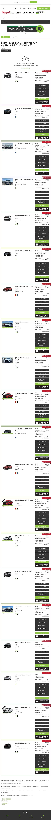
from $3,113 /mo (45, 117)
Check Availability (42, 85)
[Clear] (17, 37)
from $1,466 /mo (45, 224)
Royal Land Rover (5, 800)
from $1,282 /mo (45, 716)
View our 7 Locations (43, 8)
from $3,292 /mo (45, 681)
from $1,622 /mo (45, 331)
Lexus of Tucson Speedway (6, 799)
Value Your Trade (42, 88)
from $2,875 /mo (45, 438)
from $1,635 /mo (45, 616)
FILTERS (6, 37)
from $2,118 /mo (45, 752)
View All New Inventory (25, 68)
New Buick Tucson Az (20, 18)
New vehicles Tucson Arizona (9, 18)
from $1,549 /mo (45, 81)
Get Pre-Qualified (42, 98)
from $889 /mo (46, 473)
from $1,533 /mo (45, 509)
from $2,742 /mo (45, 648)
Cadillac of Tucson (5, 803)
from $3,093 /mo (45, 259)
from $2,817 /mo (45, 580)
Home (2, 18)
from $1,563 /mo (45, 366)
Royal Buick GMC (5, 802)
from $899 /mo (46, 295)
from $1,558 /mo (45, 402)
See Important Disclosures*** (42, 95)
